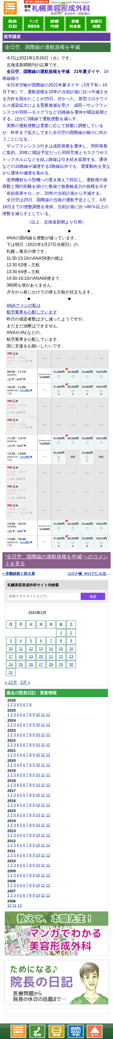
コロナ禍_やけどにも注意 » (89, 573)
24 (11, 664)
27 (41, 664)
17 (11, 656)
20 (41, 656)
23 (71, 656)
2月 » (25, 682)
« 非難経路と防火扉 (18, 573)
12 (31, 648)
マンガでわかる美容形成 (33, 24)
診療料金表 (75, 24)
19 (31, 656)
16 (71, 648)
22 (61, 656)
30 (71, 664)
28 (51, 664)
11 (21, 648)
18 (21, 656)
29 (61, 664)
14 (51, 648)
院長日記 (12, 24)
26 (31, 664)
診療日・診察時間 (96, 24)
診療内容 (54, 24)
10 (11, 648)
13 (41, 648)
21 (51, 656)
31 (11, 672)
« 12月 (11, 682)
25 (21, 664)
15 (61, 648)
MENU (10, 8)
